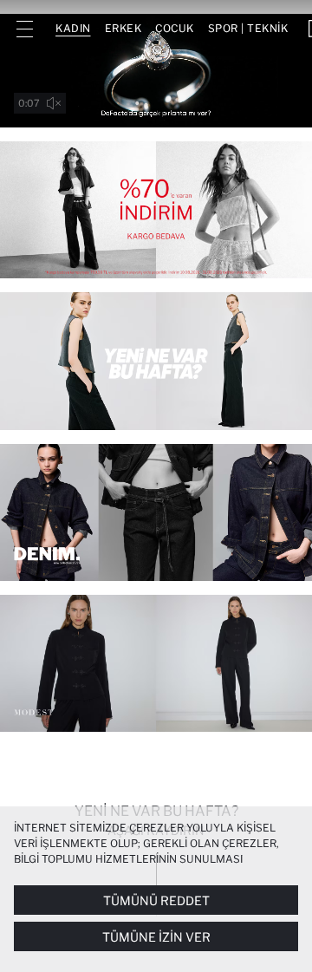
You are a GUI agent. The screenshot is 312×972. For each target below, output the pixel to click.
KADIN (73, 28)
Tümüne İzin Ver (156, 937)
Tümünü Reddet (156, 900)
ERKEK (123, 28)
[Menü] (24, 28)
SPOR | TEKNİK (248, 28)
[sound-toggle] (54, 103)
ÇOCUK (174, 28)
